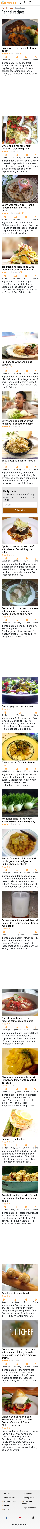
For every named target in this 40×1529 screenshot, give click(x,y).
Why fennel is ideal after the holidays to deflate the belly (17, 422)
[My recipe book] (20, 3)
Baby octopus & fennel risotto (18, 460)
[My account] (25, 3)
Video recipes (9, 1498)
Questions (7, 1505)
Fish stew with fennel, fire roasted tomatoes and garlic (17, 1019)
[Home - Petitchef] (3, 8)
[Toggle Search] (30, 3)
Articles (6, 1509)
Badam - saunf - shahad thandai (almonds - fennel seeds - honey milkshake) (20, 923)
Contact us (27, 1494)
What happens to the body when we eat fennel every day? (19, 820)
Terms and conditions (27, 1502)
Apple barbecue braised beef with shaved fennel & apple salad (18, 549)
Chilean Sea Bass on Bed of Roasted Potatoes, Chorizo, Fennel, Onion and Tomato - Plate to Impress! (17, 1421)
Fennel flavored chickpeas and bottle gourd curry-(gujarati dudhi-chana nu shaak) (19, 861)
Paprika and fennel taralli (15, 1293)
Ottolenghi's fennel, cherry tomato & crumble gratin (16, 147)
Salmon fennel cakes (13, 1139)
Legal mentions (29, 1508)
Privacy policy (29, 1498)
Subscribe (20, 510)
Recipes (6, 1494)
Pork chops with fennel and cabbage (17, 363)
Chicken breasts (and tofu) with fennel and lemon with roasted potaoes (19, 1080)
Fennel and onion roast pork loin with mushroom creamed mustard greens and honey (20, 611)
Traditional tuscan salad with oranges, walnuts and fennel (18, 268)
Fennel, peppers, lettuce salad (18, 706)
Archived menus (9, 1501)
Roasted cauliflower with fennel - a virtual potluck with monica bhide (19, 1198)
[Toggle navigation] (36, 2)
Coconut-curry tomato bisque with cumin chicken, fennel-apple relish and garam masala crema (19, 1353)
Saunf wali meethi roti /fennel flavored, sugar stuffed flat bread (18, 207)
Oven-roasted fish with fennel (18, 762)
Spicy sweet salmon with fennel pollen (19, 49)
